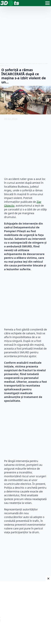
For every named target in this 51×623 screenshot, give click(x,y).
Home (2, 63)
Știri (7, 63)
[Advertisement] (25, 34)
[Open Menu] (47, 3)
